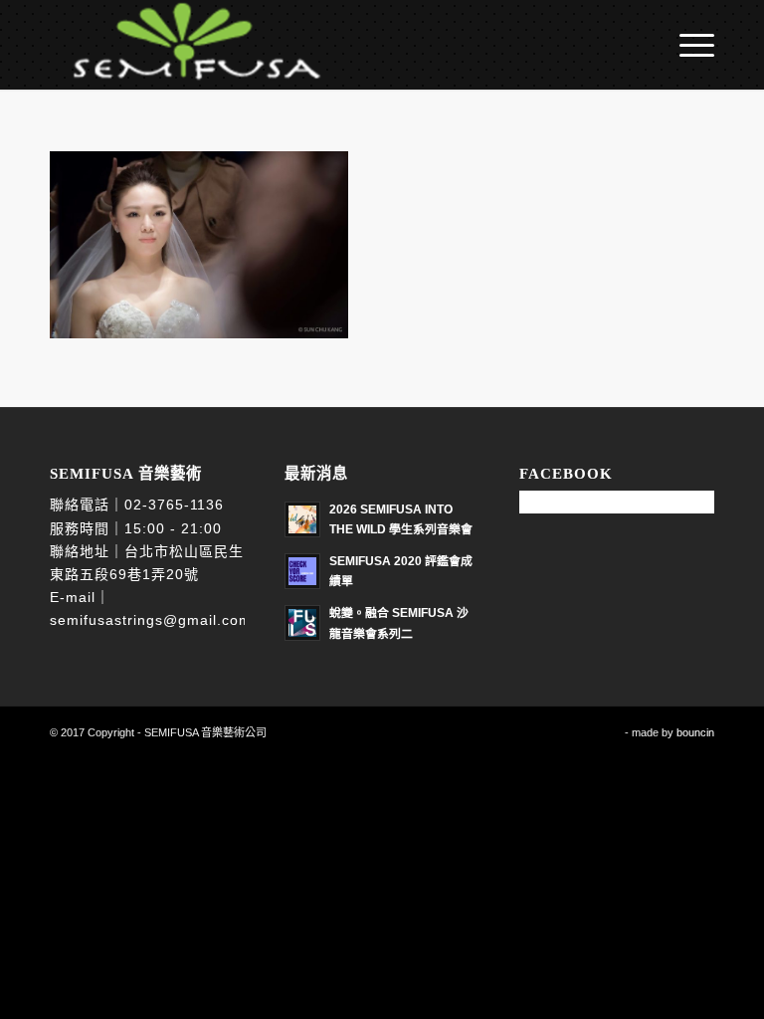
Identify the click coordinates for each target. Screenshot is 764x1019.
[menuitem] (687, 45)
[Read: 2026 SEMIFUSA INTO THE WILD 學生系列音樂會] (302, 519)
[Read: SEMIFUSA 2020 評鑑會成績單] (302, 571)
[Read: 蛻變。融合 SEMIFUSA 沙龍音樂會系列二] (302, 623)
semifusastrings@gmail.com (151, 620)
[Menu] (687, 45)
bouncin (695, 732)
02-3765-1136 (174, 504)
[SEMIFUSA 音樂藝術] (187, 45)
